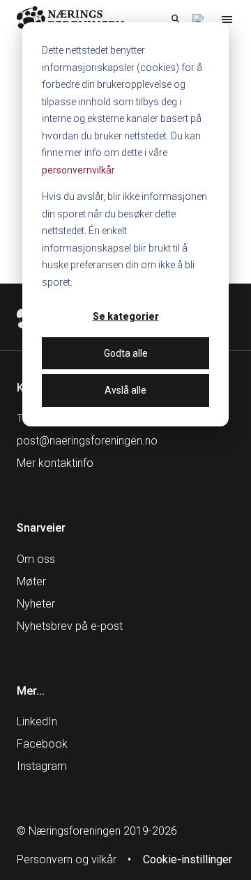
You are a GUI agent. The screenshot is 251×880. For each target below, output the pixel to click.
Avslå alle (125, 390)
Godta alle (126, 353)
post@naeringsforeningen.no (87, 440)
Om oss (36, 559)
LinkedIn (37, 721)
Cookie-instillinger (187, 859)
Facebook (42, 743)
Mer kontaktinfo (55, 463)
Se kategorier (126, 316)
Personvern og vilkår (66, 859)
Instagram (42, 766)
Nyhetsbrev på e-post (70, 626)
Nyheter (36, 603)
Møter (31, 581)
